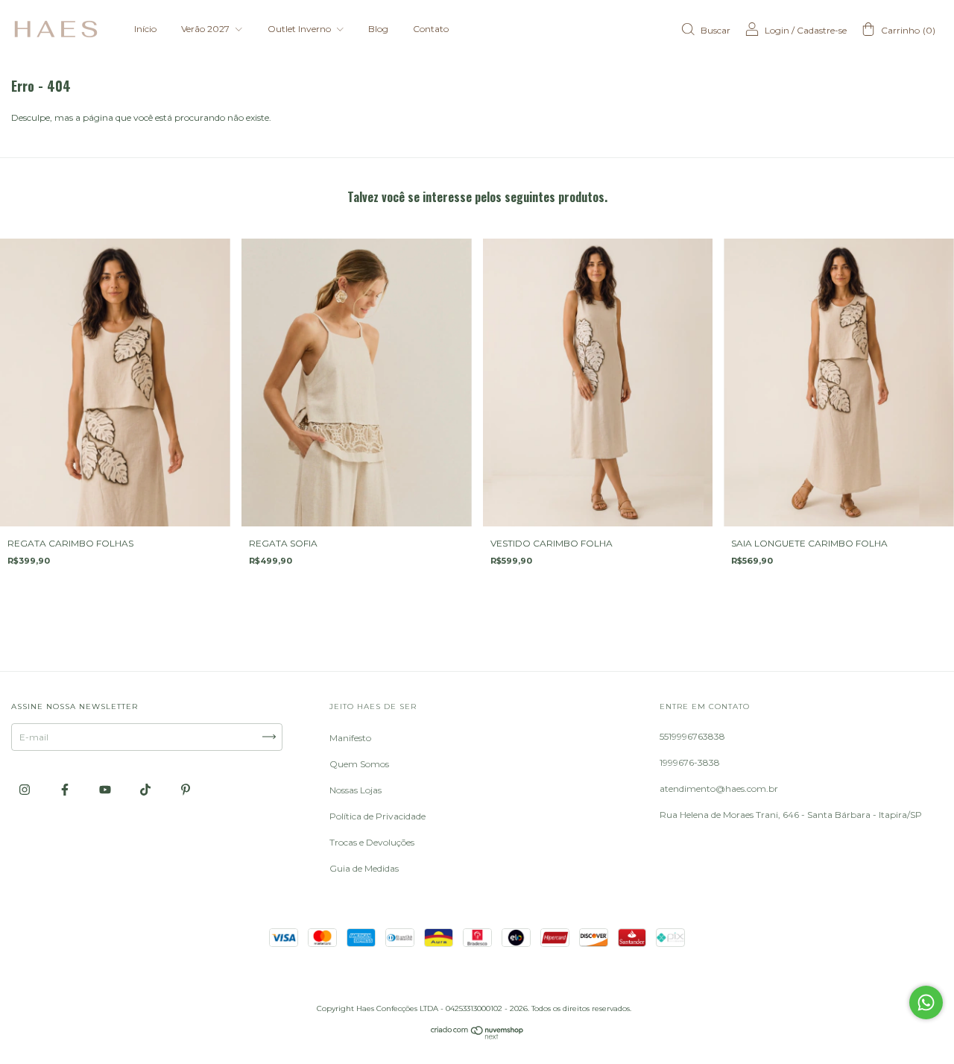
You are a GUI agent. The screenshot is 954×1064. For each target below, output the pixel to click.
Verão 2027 (206, 28)
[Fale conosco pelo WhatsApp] (926, 1002)
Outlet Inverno (300, 28)
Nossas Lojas (355, 790)
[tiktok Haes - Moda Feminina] (146, 789)
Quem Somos (359, 763)
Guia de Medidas (364, 868)
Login (777, 30)
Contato (431, 28)
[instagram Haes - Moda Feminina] (25, 789)
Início (145, 28)
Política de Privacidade (377, 816)
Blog (378, 28)
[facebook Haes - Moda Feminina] (65, 789)
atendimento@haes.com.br (719, 788)
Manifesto (350, 737)
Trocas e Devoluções (371, 842)
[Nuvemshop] (477, 1036)
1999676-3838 (690, 762)
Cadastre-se (822, 30)
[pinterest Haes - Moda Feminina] (185, 789)
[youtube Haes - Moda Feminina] (106, 789)
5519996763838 (692, 736)
